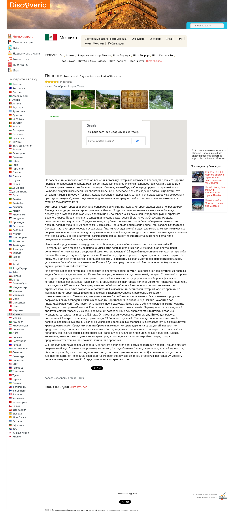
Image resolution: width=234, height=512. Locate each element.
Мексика (17, 314)
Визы (16, 47)
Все (62, 55)
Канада (16, 252)
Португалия (19, 340)
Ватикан (17, 141)
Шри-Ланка (19, 417)
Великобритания (22, 145)
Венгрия (17, 149)
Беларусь (18, 118)
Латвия (16, 275)
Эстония (17, 421)
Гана (15, 164)
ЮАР (15, 428)
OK (137, 140)
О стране (155, 38)
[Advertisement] (205, 92)
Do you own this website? (101, 141)
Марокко (17, 310)
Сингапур (18, 356)
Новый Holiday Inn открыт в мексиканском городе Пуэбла (215, 191)
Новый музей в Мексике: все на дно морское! (214, 203)
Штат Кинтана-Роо (163, 55)
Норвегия (18, 329)
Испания (17, 229)
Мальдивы (18, 302)
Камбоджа (18, 245)
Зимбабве (18, 203)
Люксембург (19, 283)
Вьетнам (17, 157)
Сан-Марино (20, 348)
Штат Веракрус (122, 55)
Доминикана (19, 191)
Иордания (18, 218)
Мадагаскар (19, 287)
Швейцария (19, 409)
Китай (15, 264)
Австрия (17, 92)
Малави (17, 291)
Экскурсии (138, 38)
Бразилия (18, 138)
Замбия (17, 199)
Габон (16, 160)
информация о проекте (117, 510)
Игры (16, 70)
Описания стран (23, 42)
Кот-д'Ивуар (19, 268)
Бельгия (17, 122)
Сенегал (17, 352)
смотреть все (78, 386)
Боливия (17, 134)
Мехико (70, 55)
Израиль (17, 206)
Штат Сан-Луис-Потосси (92, 60)
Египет (16, 195)
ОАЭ (15, 333)
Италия (16, 233)
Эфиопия (18, 425)
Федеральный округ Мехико (94, 55)
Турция (16, 379)
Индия (16, 210)
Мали (15, 298)
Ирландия (18, 222)
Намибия (17, 321)
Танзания (18, 371)
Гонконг (17, 172)
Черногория (19, 402)
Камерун (17, 249)
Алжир (16, 99)
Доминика (18, 187)
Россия (16, 344)
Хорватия (18, 398)
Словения (18, 360)
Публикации (20, 64)
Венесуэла (18, 153)
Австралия (18, 88)
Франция (17, 394)
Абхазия (17, 84)
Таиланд (17, 367)
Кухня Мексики (94, 43)
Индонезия (19, 214)
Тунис (15, 375)
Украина (17, 382)
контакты (134, 510)
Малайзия (18, 294)
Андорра (17, 107)
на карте (54, 116)
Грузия (16, 180)
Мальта (16, 306)
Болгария (18, 130)
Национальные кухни (26, 53)
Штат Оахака (67, 60)
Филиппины (19, 386)
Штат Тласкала (118, 60)
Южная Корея (20, 432)
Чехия (16, 405)
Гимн (179, 38)
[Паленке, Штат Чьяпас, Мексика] (58, 107)
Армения (17, 115)
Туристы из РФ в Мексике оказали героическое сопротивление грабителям (214, 177)
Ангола (16, 103)
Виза (169, 38)
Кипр (15, 260)
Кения (16, 256)
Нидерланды (20, 325)
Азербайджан (20, 95)
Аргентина (18, 111)
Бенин (16, 126)
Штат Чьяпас (154, 60)
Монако (17, 317)
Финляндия (19, 390)
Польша (17, 337)
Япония (17, 436)
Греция (16, 176)
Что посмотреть (23, 36)
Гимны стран (21, 59)
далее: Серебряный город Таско (64, 86)
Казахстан (18, 241)
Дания (16, 183)
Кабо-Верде (19, 237)
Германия (18, 168)
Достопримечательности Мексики (106, 38)
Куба (15, 271)
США (15, 363)
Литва (15, 279)
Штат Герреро (141, 55)
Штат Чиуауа (136, 60)
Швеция (17, 413)
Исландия (18, 226)
